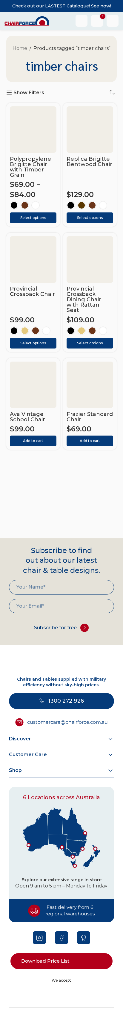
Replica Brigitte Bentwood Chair (89, 162)
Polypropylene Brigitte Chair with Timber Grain (30, 167)
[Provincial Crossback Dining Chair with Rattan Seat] (90, 259)
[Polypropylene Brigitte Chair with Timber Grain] (33, 129)
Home (20, 48)
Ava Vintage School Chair (27, 417)
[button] (33, 441)
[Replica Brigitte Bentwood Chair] (90, 129)
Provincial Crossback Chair (32, 291)
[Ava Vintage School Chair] (33, 385)
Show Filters (28, 92)
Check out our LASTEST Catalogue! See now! (61, 6)
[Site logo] (26, 20)
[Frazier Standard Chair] (90, 385)
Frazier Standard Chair (90, 417)
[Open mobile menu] (113, 21)
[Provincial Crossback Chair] (33, 259)
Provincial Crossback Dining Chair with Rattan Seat (84, 299)
